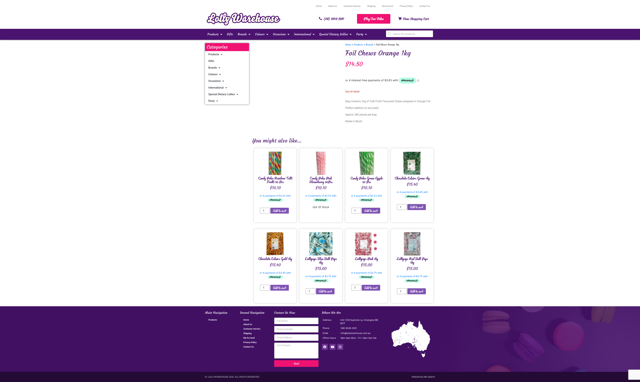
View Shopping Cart (416, 19)
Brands (242, 34)
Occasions (279, 34)
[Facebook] (325, 347)
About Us (332, 6)
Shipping (371, 6)
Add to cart (279, 210)
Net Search (429, 377)
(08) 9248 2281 (334, 19)
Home (319, 6)
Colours (260, 34)
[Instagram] (340, 347)
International (302, 34)
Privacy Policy (406, 6)
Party (359, 34)
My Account (387, 6)
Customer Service (352, 6)
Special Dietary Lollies (333, 34)
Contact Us (425, 6)
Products (213, 34)
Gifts (230, 34)
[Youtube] (333, 347)
